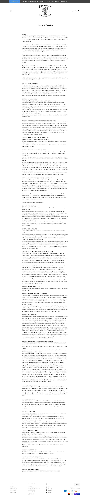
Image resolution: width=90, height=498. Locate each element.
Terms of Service (32, 484)
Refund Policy (13, 492)
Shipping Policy (13, 488)
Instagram (49, 490)
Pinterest (49, 488)
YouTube (49, 492)
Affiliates (30, 486)
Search (11, 484)
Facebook (49, 484)
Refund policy (31, 494)
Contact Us (12, 486)
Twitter (49, 486)
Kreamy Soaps (76, 488)
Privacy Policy (13, 490)
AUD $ (76, 484)
